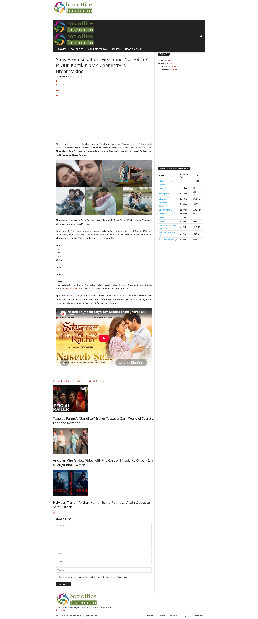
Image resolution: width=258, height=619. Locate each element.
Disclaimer (198, 616)
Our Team (161, 616)
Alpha (161, 217)
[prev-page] (53, 513)
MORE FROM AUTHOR (92, 381)
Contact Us (173, 616)
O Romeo (163, 221)
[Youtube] (64, 610)
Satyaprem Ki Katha (74, 288)
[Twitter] (61, 610)
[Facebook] (57, 610)
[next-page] (55, 513)
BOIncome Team (65, 76)
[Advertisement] (147, 7)
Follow (169, 63)
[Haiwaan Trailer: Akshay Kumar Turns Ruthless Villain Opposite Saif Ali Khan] (103, 483)
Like (168, 60)
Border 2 (162, 188)
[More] (104, 95)
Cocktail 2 (163, 214)
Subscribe (174, 70)
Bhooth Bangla (165, 210)
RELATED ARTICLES (65, 381)
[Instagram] (59, 610)
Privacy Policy (186, 616)
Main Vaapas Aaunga (168, 239)
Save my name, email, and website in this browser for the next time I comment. (93, 577)
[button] (201, 36)
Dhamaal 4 (163, 199)
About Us (150, 616)
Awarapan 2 (164, 193)
